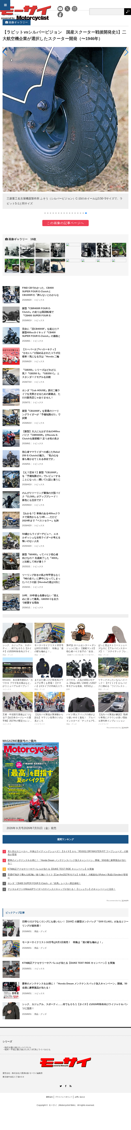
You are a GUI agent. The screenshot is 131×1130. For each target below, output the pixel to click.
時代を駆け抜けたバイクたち (18, 1047)
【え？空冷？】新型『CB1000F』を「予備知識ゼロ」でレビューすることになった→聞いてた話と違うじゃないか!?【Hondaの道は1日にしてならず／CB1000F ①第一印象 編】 (41, 476)
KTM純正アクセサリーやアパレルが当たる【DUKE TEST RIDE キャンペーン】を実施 (68, 962)
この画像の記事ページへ (65, 223)
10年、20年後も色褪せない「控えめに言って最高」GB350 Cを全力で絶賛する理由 (40, 599)
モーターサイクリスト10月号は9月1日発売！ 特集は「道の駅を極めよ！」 (63, 942)
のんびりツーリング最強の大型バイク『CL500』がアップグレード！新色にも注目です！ (41, 496)
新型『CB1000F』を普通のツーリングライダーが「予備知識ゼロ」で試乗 (41, 414)
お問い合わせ (80, 1097)
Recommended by (114, 728)
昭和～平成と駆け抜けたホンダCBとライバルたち (27, 1049)
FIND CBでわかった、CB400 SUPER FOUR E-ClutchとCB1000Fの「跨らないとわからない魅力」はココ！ (40, 291)
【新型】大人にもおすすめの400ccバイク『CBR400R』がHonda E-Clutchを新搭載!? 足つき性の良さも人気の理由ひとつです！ (41, 435)
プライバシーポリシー (63, 1097)
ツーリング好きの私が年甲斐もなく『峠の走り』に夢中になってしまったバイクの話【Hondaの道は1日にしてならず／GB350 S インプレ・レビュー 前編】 (41, 579)
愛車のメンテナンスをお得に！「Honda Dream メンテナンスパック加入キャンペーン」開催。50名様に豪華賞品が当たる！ (74, 985)
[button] (45, 213)
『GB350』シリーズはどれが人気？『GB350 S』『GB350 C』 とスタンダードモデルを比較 (41, 373)
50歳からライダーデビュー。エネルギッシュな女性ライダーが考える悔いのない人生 (41, 537)
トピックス (39, 300)
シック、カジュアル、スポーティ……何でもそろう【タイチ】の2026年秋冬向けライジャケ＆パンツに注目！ (75, 1006)
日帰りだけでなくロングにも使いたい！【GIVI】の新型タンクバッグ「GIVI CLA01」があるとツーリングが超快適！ (75, 923)
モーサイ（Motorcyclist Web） (63, 1105)
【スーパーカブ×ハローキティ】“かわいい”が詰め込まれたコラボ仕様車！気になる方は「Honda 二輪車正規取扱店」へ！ (41, 353)
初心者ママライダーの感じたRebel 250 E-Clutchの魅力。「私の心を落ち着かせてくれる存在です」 (41, 455)
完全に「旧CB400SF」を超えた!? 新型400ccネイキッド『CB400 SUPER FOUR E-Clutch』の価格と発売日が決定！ (41, 332)
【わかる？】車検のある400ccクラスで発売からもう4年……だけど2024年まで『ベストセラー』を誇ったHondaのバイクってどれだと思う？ (41, 517)
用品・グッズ (40, 931)
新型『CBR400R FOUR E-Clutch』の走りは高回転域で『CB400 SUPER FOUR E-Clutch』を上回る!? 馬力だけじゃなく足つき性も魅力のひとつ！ (40, 312)
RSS (70, 1086)
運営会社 (49, 1097)
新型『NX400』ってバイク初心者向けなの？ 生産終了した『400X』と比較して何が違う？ (41, 558)
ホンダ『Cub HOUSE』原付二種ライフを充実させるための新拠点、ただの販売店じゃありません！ (41, 394)
